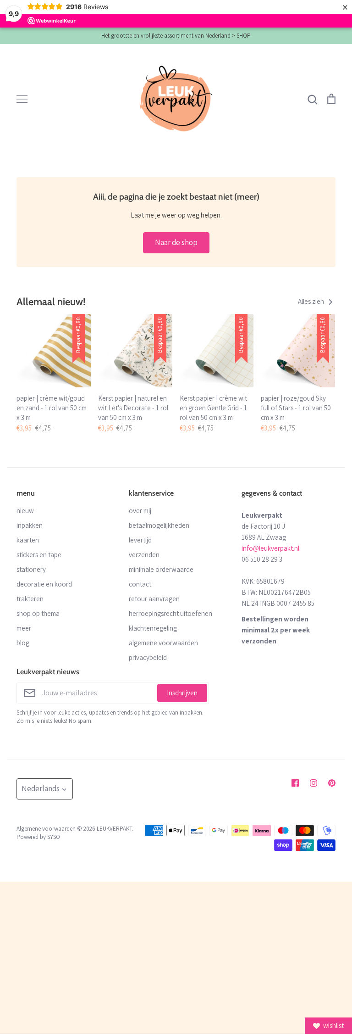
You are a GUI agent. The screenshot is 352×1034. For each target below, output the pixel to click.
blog (22, 642)
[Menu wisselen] (22, 99)
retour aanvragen (154, 598)
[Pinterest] (332, 783)
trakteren (30, 598)
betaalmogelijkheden (159, 525)
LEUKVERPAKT (114, 829)
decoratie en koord (44, 584)
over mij (140, 510)
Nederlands (41, 788)
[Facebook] (295, 783)
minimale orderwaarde (161, 569)
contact (140, 584)
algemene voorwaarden (163, 642)
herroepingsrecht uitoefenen (170, 613)
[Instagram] (313, 783)
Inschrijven (182, 692)
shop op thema (38, 613)
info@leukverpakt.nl (270, 548)
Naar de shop (176, 242)
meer (23, 628)
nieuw (25, 510)
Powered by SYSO (38, 837)
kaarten (27, 540)
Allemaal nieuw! (50, 301)
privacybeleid (148, 657)
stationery (31, 569)
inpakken (29, 525)
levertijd (140, 540)
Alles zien (311, 301)
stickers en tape (38, 554)
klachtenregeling (153, 628)
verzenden (144, 554)
